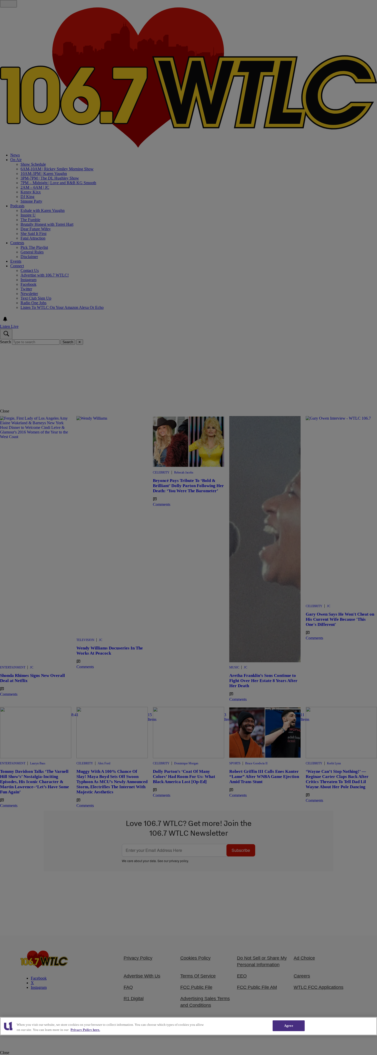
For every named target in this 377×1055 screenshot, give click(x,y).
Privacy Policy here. (85, 1030)
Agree (288, 1026)
